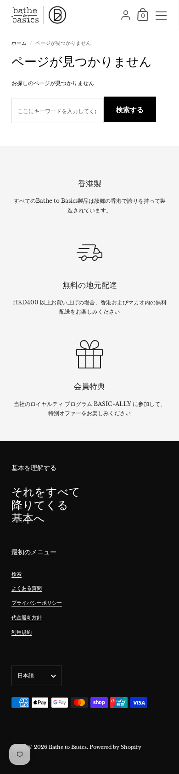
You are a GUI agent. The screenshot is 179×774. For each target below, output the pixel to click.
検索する (130, 109)
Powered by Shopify (115, 747)
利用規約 (21, 632)
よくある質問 (26, 588)
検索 (16, 574)
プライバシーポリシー (36, 603)
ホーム (19, 43)
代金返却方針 (26, 617)
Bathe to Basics (68, 747)
